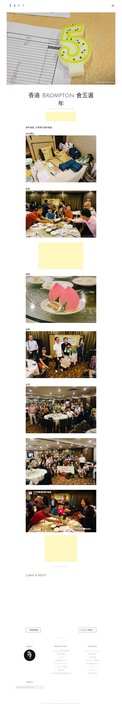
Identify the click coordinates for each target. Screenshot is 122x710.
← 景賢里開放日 (33, 630)
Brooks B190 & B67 (61, 664)
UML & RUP (92, 670)
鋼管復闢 (61, 670)
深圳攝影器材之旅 (92, 664)
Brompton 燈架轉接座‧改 (61, 651)
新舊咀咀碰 (61, 654)
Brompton (67, 109)
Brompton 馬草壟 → (87, 630)
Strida (92, 667)
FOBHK (65, 566)
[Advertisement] (61, 116)
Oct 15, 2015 (59, 109)
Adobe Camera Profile (92, 651)
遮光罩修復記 (92, 654)
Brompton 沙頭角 (61, 667)
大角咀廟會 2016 (61, 660)
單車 (72, 109)
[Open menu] (113, 5)
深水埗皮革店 (92, 673)
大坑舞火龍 (92, 657)
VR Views (61, 657)
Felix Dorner (76, 703)
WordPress (58, 703)
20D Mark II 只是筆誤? (92, 660)
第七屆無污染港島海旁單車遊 (61, 673)
